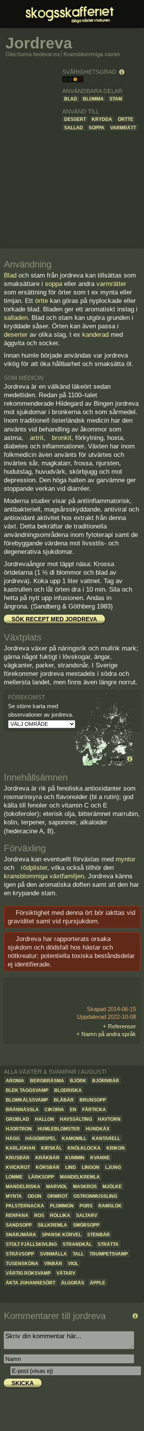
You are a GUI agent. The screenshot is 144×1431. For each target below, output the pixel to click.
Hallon (44, 1119)
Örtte (125, 119)
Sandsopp (19, 1225)
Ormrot (57, 1196)
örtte (41, 300)
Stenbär (98, 1234)
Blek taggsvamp (27, 1090)
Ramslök (110, 1206)
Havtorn (109, 1119)
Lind (70, 1167)
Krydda (102, 119)
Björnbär (105, 1080)
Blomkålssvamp (27, 1100)
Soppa (96, 127)
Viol (73, 1263)
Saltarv (86, 1215)
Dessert (75, 119)
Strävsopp (20, 1254)
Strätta (108, 1244)
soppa (53, 284)
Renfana (17, 1215)
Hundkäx (97, 1129)
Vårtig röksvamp (28, 1273)
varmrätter (111, 284)
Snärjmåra (21, 1234)
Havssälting (76, 1119)
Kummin (74, 1157)
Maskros (85, 1186)
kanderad (95, 334)
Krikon (115, 1148)
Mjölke (112, 1186)
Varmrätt (123, 127)
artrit (36, 437)
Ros (39, 1215)
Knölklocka (84, 1148)
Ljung (113, 1167)
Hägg (13, 1138)
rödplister (34, 867)
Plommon (62, 1206)
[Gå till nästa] (134, 1294)
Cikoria (54, 1109)
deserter (16, 334)
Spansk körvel (61, 1234)
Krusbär (18, 1157)
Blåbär (64, 1100)
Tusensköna (22, 1263)
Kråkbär (47, 1157)
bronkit (61, 437)
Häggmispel (40, 1138)
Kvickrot (18, 1167)
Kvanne (100, 1157)
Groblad (17, 1119)
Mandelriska (23, 1186)
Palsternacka (25, 1206)
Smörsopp (86, 1225)
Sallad (73, 127)
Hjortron (19, 1129)
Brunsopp (92, 1100)
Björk (78, 1080)
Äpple (97, 1283)
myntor (126, 859)
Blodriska (68, 1090)
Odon (34, 1196)
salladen (16, 317)
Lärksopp (41, 1177)
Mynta (14, 1196)
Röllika (60, 1215)
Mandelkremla (80, 1177)
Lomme (14, 1177)
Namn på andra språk (108, 1034)
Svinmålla (53, 1254)
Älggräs (72, 1283)
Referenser (122, 1026)
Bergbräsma (47, 1080)
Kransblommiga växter (91, 54)
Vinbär (53, 1263)
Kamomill (74, 1138)
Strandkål (77, 1244)
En (73, 1109)
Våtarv (65, 1273)
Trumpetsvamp (108, 1254)
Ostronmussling (95, 1196)
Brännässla (22, 1109)
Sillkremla (52, 1225)
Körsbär (48, 1167)
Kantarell (106, 1138)
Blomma (93, 99)
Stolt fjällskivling (31, 1244)
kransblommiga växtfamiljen (44, 876)
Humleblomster (59, 1129)
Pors (86, 1206)
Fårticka (94, 1109)
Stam (115, 99)
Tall (78, 1254)
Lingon (90, 1167)
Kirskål (51, 1148)
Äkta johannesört (30, 1283)
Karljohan (20, 1148)
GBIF (121, 760)
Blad (70, 99)
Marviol (56, 1186)
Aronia (15, 1080)
